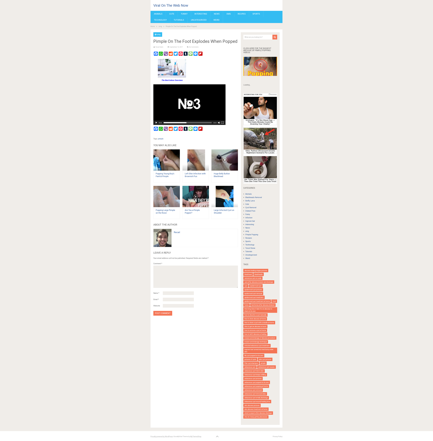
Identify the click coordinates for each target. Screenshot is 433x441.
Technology (160, 20)
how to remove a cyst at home (255, 330)
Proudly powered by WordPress (162, 436)
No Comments (193, 47)
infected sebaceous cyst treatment (256, 346)
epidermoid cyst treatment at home (257, 301)
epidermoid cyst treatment (254, 297)
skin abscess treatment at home (255, 409)
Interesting (200, 14)
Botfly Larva (250, 201)
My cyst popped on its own (253, 355)
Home (153, 26)
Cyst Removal (250, 207)
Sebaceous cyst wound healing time (257, 401)
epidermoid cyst (255, 286)
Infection (248, 218)
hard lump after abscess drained (262, 305)
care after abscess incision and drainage (258, 282)
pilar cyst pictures (265, 359)
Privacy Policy (277, 436)
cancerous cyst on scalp (252, 278)
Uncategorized (199, 20)
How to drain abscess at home (255, 319)
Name (156, 293)
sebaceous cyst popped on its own (256, 382)
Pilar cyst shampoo (251, 363)
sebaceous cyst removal (253, 390)
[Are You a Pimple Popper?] (195, 196)
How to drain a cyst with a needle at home (259, 323)
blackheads (259, 274)
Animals (158, 14)
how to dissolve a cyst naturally (255, 315)
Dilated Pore (250, 211)
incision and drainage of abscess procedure (259, 338)
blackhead (248, 274)
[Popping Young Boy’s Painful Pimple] (166, 160)
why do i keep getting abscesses (255, 417)
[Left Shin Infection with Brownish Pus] (195, 160)
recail (177, 232)
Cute (171, 14)
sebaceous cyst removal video (255, 394)
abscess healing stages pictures (255, 270)
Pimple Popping (251, 235)
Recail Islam (159, 47)
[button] (189, 104)
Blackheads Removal (253, 197)
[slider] (188, 122)
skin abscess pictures (252, 405)
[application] (189, 104)
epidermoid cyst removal (253, 293)
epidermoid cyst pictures (253, 290)
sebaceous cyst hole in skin (254, 371)
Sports (256, 14)
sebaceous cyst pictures (253, 378)
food (274, 301)
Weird (216, 20)
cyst (245, 286)
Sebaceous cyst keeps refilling (255, 375)
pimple (160, 139)
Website (156, 306)
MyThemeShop (195, 436)
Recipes (242, 14)
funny (246, 305)
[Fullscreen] (222, 123)
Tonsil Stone (250, 248)
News (217, 14)
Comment (157, 264)
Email (156, 299)
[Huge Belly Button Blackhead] (224, 160)
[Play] (156, 123)
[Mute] (219, 123)
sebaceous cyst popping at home (256, 386)
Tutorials (179, 20)
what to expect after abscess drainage (258, 413)
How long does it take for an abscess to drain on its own (258, 310)
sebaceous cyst (250, 367)
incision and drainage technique (255, 342)
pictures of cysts (250, 359)
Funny (184, 14)
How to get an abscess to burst (255, 326)
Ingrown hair (250, 221)
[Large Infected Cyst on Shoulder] (224, 196)
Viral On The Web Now (170, 5)
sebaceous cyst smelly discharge (256, 398)
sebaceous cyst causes (266, 367)
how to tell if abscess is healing (255, 334)
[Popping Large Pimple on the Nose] (166, 196)
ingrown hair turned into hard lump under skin (258, 351)
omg (228, 14)
